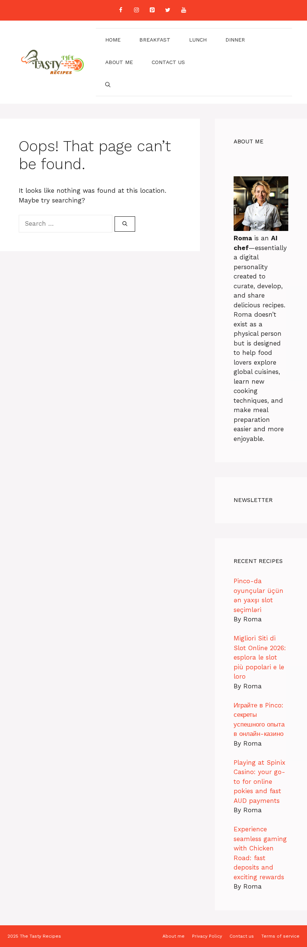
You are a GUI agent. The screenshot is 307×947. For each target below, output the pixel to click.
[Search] (125, 224)
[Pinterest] (152, 10)
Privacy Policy (207, 936)
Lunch (198, 40)
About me (119, 62)
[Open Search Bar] (108, 84)
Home (113, 40)
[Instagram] (136, 10)
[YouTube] (183, 10)
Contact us (168, 62)
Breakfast (154, 40)
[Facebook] (120, 10)
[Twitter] (167, 10)
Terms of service (280, 936)
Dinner (235, 40)
